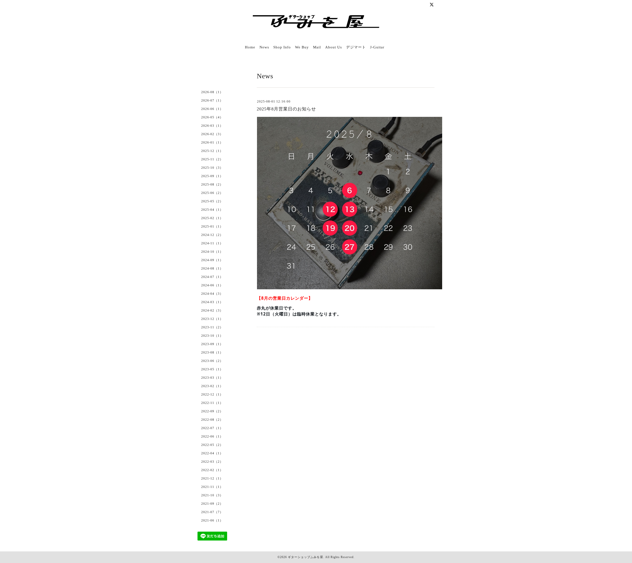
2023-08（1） (212, 352)
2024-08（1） (212, 268)
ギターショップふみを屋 (305, 557)
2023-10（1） (212, 335)
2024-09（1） (212, 260)
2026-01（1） (212, 142)
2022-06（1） (212, 436)
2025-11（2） (212, 159)
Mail (317, 47)
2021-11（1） (212, 487)
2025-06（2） (212, 193)
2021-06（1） (212, 520)
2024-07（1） (212, 277)
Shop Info (282, 47)
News (264, 47)
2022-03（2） (212, 461)
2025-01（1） (212, 226)
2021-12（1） (212, 478)
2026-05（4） (212, 117)
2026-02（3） (212, 134)
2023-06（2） (212, 361)
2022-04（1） (212, 453)
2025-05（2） (212, 201)
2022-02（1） (212, 470)
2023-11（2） (212, 327)
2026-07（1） (212, 100)
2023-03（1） (212, 377)
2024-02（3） (212, 310)
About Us (333, 47)
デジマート (356, 47)
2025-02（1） (212, 218)
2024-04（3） (212, 293)
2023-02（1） (212, 386)
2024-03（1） (212, 302)
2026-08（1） (212, 92)
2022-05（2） (212, 445)
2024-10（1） (212, 251)
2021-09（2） (212, 503)
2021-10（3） (212, 495)
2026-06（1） (212, 109)
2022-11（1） (212, 403)
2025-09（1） (212, 176)
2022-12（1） (212, 394)
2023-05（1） (212, 369)
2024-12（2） (212, 235)
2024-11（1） (212, 243)
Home (250, 47)
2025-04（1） (212, 209)
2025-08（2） (212, 184)
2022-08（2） (212, 419)
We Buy (302, 47)
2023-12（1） (212, 319)
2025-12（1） (212, 151)
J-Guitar (377, 47)
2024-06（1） (212, 285)
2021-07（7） (212, 512)
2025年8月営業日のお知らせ (286, 108)
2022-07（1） (212, 428)
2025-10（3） (212, 167)
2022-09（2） (212, 411)
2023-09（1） (212, 344)
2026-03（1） (212, 125)
